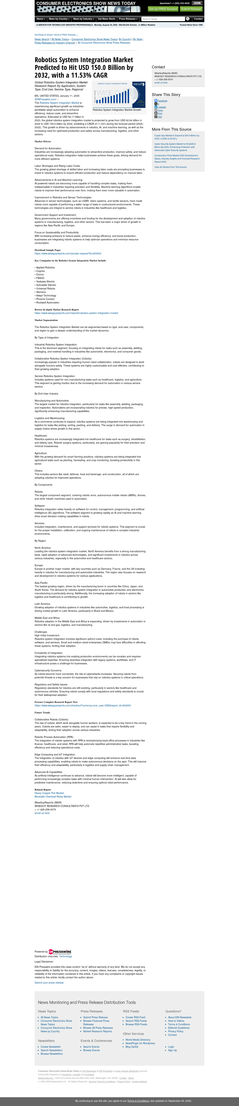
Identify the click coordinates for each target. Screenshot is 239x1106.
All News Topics (60, 39)
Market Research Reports (97, 1031)
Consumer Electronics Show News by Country (56, 1029)
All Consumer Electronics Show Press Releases (104, 42)
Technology (65, 956)
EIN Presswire (105, 1070)
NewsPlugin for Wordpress (140, 1043)
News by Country (58, 19)
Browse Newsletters (52, 1053)
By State (137, 39)
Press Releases (127, 19)
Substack (89, 1074)
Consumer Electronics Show (94, 39)
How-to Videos (176, 1020)
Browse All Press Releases (98, 1027)
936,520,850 (124, 24)
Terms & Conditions (179, 1024)
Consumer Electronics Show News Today (86, 3)
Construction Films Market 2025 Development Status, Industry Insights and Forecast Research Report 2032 (177, 158)
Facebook (66, 1074)
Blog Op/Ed (132, 1046)
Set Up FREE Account (163, 9)
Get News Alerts (106, 19)
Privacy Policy (175, 1031)
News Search (42, 39)
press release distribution (127, 1070)
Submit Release (191, 9)
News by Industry (83, 19)
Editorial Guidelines (178, 1027)
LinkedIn (76, 1074)
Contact (198, 19)
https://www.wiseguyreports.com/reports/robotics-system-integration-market (76, 313)
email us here (42, 813)
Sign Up (172, 1050)
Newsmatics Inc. (46, 1077)
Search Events (91, 1046)
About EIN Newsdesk (179, 1017)
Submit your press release (49, 982)
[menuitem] (58, 1022)
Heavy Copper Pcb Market (49, 793)
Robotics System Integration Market (59, 102)
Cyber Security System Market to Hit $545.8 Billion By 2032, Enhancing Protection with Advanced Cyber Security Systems (175, 147)
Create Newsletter (51, 1046)
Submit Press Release (95, 1017)
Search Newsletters (51, 1050)
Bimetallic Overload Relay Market (53, 796)
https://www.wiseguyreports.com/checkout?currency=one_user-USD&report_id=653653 (83, 705)
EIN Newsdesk (89, 1070)
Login (171, 1046)
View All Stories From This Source (170, 166)
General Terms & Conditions (102, 1081)
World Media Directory (138, 1039)
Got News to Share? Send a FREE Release (56, 34)
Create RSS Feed (135, 1017)
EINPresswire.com (45, 99)
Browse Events (91, 1050)
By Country (125, 39)
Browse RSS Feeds (136, 1024)
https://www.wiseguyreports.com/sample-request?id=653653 (68, 253)
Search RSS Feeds (136, 1020)
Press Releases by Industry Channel (55, 42)
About (40, 19)
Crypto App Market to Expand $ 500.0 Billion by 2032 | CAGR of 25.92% (176, 137)
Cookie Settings (139, 1081)
